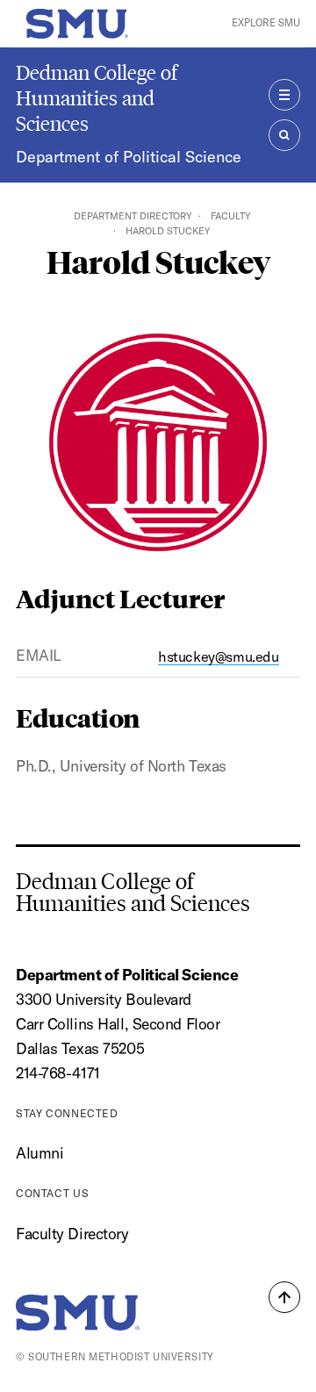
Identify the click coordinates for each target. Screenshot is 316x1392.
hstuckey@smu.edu (218, 656)
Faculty (230, 216)
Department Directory (132, 216)
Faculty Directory (72, 1233)
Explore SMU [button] (266, 23)
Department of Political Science (128, 157)
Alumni (39, 1153)
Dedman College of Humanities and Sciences (96, 98)
